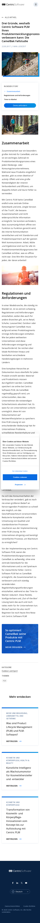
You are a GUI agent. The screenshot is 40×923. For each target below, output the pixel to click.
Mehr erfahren (13, 647)
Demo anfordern (20, 105)
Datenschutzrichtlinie (12, 906)
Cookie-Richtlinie (29, 906)
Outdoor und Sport (10, 671)
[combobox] (23, 891)
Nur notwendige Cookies (20, 471)
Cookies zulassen (20, 477)
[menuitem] (12, 906)
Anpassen (19, 484)
